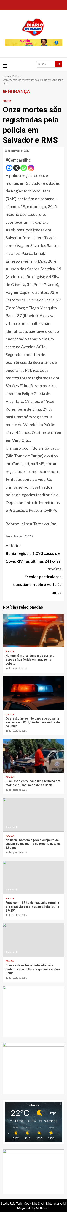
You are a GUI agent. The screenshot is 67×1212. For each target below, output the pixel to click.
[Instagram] (31, 168)
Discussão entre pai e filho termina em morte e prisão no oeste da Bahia (33, 756)
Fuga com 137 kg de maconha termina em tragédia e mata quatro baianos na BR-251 (33, 877)
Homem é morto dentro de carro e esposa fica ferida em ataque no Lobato (33, 630)
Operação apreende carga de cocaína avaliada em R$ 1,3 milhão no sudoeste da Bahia (33, 693)
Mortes (18, 536)
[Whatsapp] (23, 168)
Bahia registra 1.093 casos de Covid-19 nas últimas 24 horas (33, 553)
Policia (7, 101)
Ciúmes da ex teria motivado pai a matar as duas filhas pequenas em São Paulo (33, 940)
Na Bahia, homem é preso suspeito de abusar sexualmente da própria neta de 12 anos (33, 815)
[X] (16, 168)
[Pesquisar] (58, 64)
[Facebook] (9, 168)
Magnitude (24, 1208)
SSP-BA (29, 536)
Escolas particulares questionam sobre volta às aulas (37, 580)
